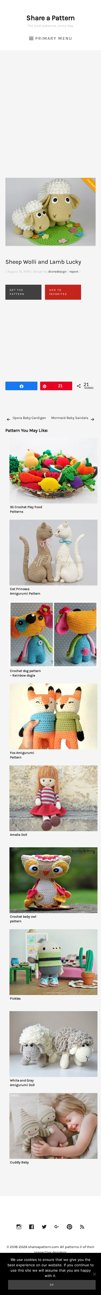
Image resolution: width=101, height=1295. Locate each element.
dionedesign (57, 271)
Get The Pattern (17, 292)
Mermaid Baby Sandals (69, 418)
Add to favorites (58, 292)
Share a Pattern (50, 18)
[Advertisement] (50, 120)
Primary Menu (53, 38)
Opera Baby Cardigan (29, 418)
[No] (94, 1274)
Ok (52, 1284)
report (73, 271)
